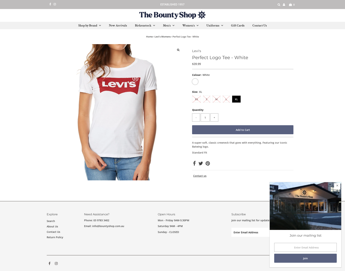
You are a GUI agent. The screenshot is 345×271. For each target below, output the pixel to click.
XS (196, 99)
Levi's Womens (163, 36)
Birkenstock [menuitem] (143, 26)
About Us (52, 226)
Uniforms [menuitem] (212, 26)
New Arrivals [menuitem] (118, 26)
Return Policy (55, 237)
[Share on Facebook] (194, 164)
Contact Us (53, 232)
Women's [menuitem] (188, 26)
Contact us (199, 175)
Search (51, 221)
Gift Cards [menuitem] (238, 26)
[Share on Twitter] (200, 164)
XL (236, 99)
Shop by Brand (87, 26)
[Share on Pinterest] (208, 164)
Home (149, 36)
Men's (167, 26)
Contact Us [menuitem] (259, 26)
